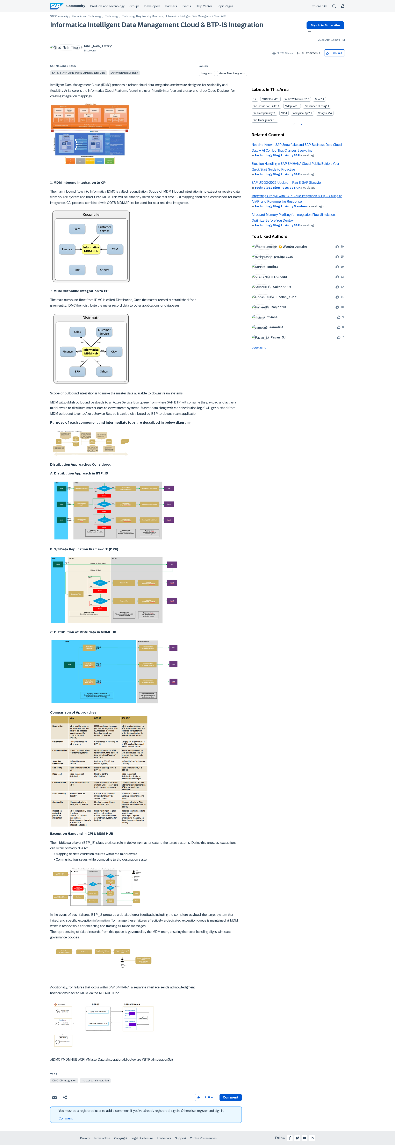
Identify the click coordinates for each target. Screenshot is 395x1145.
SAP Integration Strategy (124, 72)
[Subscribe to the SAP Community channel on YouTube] (304, 1138)
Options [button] (309, 32)
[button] (327, 53)
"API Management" (263, 120)
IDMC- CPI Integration (64, 1080)
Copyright (120, 1138)
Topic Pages (225, 6)
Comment (66, 1118)
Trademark (164, 1138)
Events (186, 6)
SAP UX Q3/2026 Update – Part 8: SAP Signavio (286, 182)
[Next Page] (301, 124)
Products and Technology (107, 6)
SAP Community (59, 16)
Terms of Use (101, 1138)
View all (257, 348)
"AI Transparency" (263, 113)
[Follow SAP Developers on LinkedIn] (312, 1138)
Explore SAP (319, 6)
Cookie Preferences (203, 1138)
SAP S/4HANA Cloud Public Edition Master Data (78, 72)
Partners (171, 6)
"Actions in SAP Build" (265, 106)
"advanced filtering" (316, 106)
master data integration (95, 1080)
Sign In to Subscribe (325, 25)
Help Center (204, 6)
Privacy (85, 1138)
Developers (152, 6)
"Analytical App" (301, 113)
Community (75, 6)
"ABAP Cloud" (269, 99)
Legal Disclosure (142, 1138)
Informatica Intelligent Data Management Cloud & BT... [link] (197, 16)
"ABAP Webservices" (296, 99)
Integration (207, 73)
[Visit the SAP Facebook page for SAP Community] (290, 1138)
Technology (111, 16)
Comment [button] (230, 1097)
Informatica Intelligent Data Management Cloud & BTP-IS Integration (157, 25)
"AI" (283, 113)
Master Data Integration (232, 73)
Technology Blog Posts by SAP (277, 155)
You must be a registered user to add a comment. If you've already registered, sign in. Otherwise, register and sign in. (141, 1110)
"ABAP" (318, 99)
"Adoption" (291, 106)
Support (180, 1138)
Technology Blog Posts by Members (142, 16)
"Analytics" (324, 113)
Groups (134, 6)
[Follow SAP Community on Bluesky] (297, 1138)
